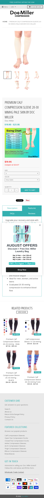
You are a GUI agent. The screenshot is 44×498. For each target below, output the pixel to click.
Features (32, 208)
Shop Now (22, 270)
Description (12, 208)
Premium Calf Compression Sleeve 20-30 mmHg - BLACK (11, 376)
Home (5, 22)
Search (7, 409)
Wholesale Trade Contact (14, 472)
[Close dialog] (40, 225)
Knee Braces (9, 454)
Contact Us (9, 419)
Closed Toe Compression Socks (17, 441)
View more (22, 312)
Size (6, 170)
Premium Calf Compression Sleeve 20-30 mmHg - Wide (11, 341)
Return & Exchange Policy (14, 414)
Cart (36, 7)
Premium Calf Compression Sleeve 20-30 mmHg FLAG (32, 379)
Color (7, 177)
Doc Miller (9, 121)
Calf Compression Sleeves (15, 435)
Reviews (31, 213)
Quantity (8, 187)
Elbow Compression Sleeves (15, 451)
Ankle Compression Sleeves (15, 443)
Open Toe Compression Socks (16, 438)
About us (8, 412)
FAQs (12, 213)
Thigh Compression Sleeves (15, 448)
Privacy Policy (10, 417)
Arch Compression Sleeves (15, 446)
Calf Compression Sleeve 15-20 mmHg (32, 340)
